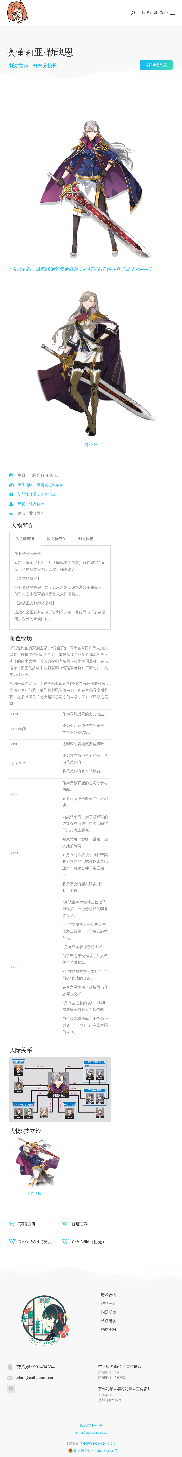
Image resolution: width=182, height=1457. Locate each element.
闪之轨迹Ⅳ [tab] (56, 539)
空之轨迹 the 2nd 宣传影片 (119, 1367)
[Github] (11, 1389)
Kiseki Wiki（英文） (37, 1241)
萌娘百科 (27, 1224)
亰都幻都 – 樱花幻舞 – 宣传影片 (124, 1389)
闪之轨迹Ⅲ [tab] (25, 539)
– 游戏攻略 (107, 1295)
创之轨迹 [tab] (85, 539)
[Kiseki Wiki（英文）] (12, 1241)
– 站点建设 (107, 1321)
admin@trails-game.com (91, 1432)
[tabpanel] (60, 588)
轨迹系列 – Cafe (91, 1425)
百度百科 (79, 1224)
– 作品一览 (107, 1303)
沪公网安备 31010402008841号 (96, 1451)
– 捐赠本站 (107, 1329)
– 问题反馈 (107, 1312)
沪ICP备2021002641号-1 (98, 1443)
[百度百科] (65, 1224)
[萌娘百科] (12, 1224)
